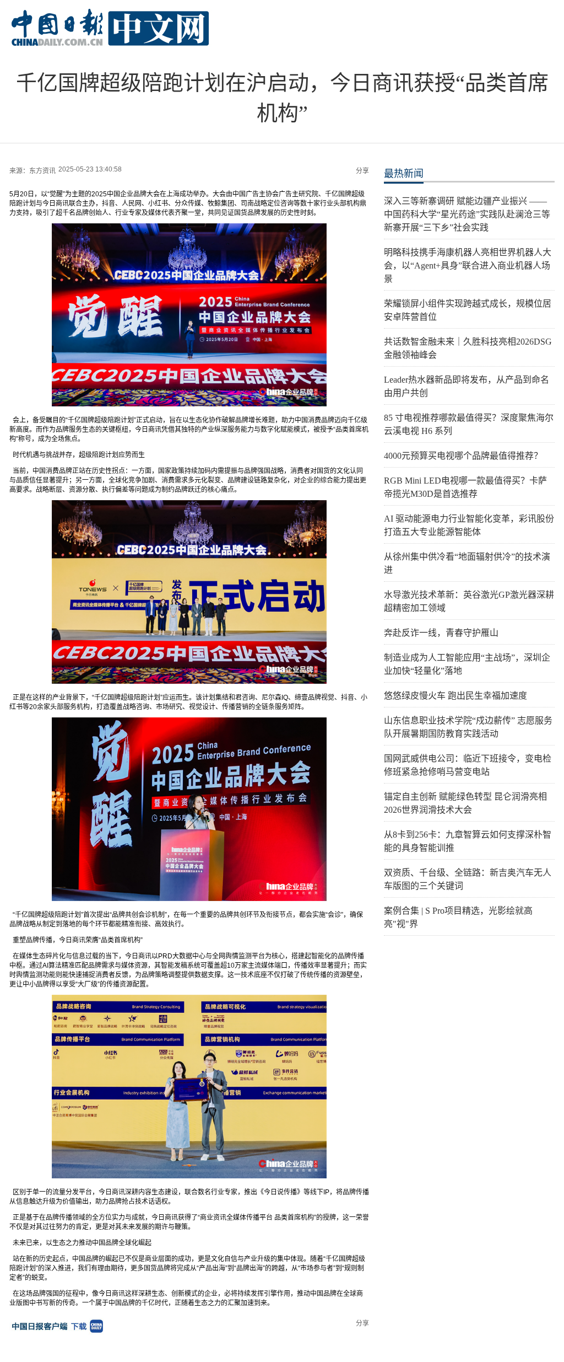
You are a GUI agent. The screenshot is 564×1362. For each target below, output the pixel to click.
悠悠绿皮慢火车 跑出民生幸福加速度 (455, 695)
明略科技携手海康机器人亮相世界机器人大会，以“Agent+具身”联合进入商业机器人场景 (467, 265)
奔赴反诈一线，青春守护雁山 (441, 632)
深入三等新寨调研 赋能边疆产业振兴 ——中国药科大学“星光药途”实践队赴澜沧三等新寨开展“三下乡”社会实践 (467, 214)
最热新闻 (404, 173)
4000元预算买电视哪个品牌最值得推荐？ (463, 455)
